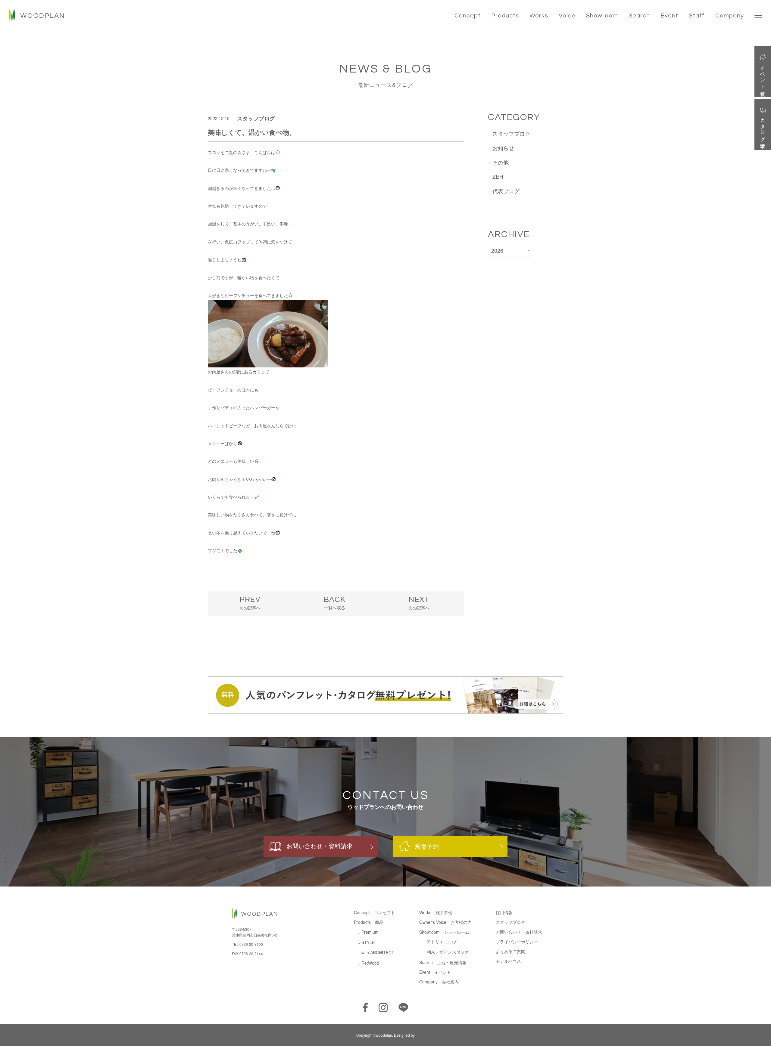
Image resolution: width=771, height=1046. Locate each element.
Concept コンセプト (374, 912)
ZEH (497, 176)
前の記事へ (250, 603)
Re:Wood (370, 963)
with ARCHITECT (377, 952)
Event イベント (435, 972)
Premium (370, 932)
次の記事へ (418, 603)
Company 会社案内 (439, 982)
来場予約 (427, 846)
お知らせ (503, 148)
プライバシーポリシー (517, 942)
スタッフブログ (256, 118)
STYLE (368, 942)
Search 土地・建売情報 (443, 962)
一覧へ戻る (334, 603)
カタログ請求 (763, 128)
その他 (500, 162)
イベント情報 (763, 75)
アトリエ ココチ (442, 942)
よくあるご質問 (510, 951)
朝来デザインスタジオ (448, 952)
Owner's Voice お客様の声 (445, 922)
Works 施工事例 (435, 912)
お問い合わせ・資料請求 (319, 845)
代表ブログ (506, 191)
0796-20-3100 (251, 944)
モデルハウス (508, 961)
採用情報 (504, 912)
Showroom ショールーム (444, 932)
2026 (497, 250)
